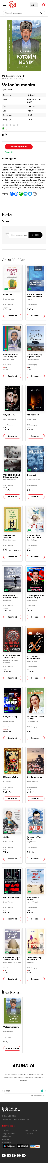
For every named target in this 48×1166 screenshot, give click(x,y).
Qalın (30, 111)
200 (30, 115)
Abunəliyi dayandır (37, 1096)
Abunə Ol (9, 152)
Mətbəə (5, 1139)
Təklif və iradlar (8, 1126)
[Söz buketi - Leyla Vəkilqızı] (36, 701)
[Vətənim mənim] (12, 1011)
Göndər (35, 235)
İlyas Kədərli (7, 90)
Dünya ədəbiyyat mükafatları (9, 1135)
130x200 (32, 107)
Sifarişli (21, 79)
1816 (30, 119)
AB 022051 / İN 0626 (34, 101)
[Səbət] (43, 4)
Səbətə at (12, 316)
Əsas (4, 79)
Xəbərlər (29, 1134)
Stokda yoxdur (19, 147)
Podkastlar (6, 1142)
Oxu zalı (5, 1130)
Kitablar (12, 79)
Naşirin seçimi (31, 1130)
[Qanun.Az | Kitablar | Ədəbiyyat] (12, 4)
